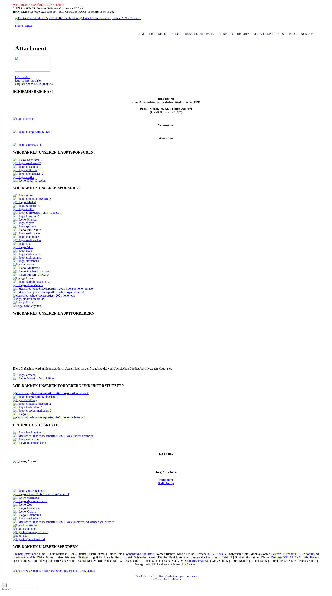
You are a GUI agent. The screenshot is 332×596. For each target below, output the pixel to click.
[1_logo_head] (22, 250)
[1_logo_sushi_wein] (26, 233)
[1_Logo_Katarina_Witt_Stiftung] (34, 378)
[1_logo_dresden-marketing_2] (32, 410)
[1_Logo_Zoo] (22, 504)
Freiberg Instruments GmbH (30, 553)
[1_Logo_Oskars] (24, 511)
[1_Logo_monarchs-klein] (29, 442)
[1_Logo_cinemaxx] (26, 497)
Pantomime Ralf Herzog (166, 481)
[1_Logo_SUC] (23, 247)
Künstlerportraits (199, 34)
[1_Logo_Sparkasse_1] (27, 159)
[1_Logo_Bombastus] (27, 515)
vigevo (277, 553)
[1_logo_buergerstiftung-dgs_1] (33, 131)
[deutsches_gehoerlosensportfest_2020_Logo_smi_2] (51, 339)
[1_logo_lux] (21, 243)
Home (141, 34)
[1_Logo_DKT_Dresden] (29, 180)
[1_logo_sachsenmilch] (27, 257)
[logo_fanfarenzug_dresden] (30, 532)
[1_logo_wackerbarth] (27, 518)
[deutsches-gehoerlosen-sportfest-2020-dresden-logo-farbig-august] (54, 570)
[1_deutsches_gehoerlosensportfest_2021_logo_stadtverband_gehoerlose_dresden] (63, 521)
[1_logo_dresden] (24, 375)
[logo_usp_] (21, 535)
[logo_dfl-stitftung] (25, 400)
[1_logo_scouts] (23, 195)
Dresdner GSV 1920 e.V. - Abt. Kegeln (295, 557)
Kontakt (307, 34)
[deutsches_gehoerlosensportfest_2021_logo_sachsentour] (49, 417)
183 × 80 (39, 84)
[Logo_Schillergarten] (27, 306)
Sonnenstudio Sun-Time (139, 553)
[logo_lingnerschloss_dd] (29, 539)
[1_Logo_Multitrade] (26, 267)
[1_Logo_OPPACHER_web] (31, 271)
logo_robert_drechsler (28, 80)
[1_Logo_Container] (26, 508)
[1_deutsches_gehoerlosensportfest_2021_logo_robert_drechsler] (53, 435)
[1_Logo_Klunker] (25, 219)
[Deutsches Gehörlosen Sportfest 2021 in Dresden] (78, 18)
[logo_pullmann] (32, 70)
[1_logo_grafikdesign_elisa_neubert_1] (37, 212)
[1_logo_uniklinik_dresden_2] (32, 198)
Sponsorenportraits (268, 34)
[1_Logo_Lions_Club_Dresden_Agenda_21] (41, 494)
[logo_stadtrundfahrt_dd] (28, 299)
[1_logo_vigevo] (23, 223)
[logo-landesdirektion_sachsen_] (51, 362)
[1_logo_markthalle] (26, 236)
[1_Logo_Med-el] (24, 202)
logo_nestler (22, 77)
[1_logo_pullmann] (25, 170)
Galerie (175, 34)
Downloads (140, 576)
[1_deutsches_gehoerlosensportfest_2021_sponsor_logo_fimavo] (53, 288)
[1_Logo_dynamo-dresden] (30, 501)
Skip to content (24, 25)
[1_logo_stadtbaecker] (27, 240)
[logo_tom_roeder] (25, 525)
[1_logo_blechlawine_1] (28, 432)
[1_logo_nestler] (23, 177)
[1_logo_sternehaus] (26, 261)
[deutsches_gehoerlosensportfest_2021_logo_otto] (44, 295)
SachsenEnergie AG (197, 560)
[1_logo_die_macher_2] (28, 173)
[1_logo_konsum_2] (26, 216)
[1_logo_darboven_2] (27, 254)
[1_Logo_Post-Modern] (28, 285)
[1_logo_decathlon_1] (27, 166)
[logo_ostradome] (24, 528)
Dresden (243, 34)
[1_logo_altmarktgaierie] (28, 490)
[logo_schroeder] (24, 264)
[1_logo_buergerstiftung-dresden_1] (35, 396)
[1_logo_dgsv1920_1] (27, 144)
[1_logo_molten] (23, 209)
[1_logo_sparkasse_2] (27, 163)
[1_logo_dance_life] (26, 439)
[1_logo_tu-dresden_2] (27, 407)
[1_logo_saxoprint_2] (26, 205)
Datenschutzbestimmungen (171, 576)
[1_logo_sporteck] (24, 226)
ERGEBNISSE (157, 34)
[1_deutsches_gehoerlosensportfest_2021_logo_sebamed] (48, 292)
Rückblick (225, 34)
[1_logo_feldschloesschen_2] (31, 281)
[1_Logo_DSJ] (22, 414)
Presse (292, 34)
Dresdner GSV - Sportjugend (301, 553)
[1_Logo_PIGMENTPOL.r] (31, 274)
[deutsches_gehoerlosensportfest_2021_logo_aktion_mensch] (51, 393)
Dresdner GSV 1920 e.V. (211, 553)
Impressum (191, 576)
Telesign (83, 557)
